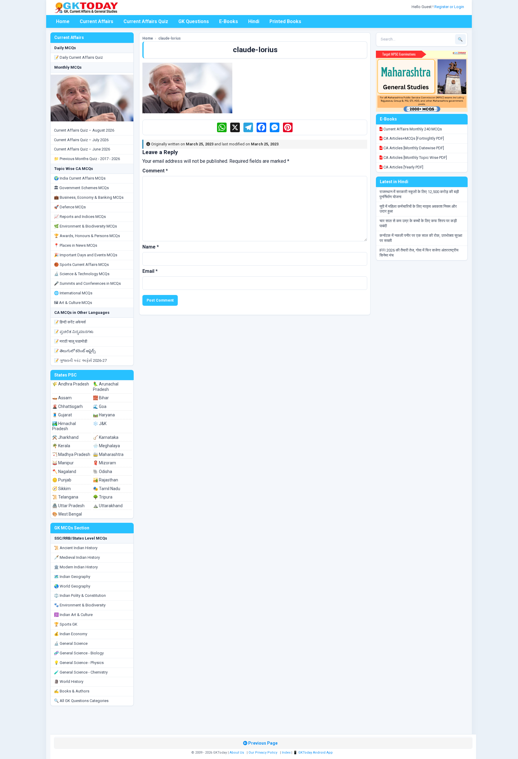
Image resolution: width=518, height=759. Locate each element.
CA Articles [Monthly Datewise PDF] (413, 148)
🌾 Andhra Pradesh (70, 384)
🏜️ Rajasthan (105, 480)
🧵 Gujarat (62, 414)
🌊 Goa (99, 406)
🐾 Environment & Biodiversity (80, 605)
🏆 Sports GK (65, 624)
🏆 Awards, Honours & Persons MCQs (87, 236)
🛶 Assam (62, 397)
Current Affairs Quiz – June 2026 (82, 149)
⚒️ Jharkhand (65, 437)
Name (150, 247)
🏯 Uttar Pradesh (68, 505)
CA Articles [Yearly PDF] (403, 167)
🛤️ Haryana (104, 414)
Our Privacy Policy (263, 753)
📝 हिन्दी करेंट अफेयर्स (70, 322)
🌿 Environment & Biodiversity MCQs (85, 226)
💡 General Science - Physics (79, 662)
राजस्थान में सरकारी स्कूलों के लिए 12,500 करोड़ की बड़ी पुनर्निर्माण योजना (419, 194)
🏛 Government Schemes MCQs (81, 188)
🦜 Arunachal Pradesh (105, 387)
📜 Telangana (65, 497)
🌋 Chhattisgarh (67, 406)
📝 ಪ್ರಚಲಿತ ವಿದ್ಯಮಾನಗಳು (74, 331)
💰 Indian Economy (70, 634)
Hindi (253, 21)
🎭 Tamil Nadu (106, 488)
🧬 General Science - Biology (79, 653)
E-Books (228, 21)
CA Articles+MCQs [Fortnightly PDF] (413, 138)
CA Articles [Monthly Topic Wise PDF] (415, 157)
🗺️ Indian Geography (72, 576)
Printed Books (285, 21)
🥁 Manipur (63, 462)
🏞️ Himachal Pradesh (64, 426)
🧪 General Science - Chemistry (81, 672)
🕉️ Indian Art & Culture (73, 614)
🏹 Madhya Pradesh (71, 454)
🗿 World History (68, 681)
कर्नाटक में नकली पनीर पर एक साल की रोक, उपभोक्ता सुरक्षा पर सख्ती (421, 238)
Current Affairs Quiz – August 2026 (84, 130)
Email (150, 271)
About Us (237, 753)
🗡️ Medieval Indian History (77, 557)
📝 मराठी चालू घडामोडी (70, 341)
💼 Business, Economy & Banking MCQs (89, 197)
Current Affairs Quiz (146, 21)
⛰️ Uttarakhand (108, 505)
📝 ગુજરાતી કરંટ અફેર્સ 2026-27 (80, 360)
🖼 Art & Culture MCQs (73, 302)
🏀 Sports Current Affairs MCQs (81, 264)
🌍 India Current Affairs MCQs (80, 178)
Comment (155, 171)
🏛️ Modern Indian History (76, 567)
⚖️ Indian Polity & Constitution (80, 595)
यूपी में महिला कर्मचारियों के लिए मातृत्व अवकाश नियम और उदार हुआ (418, 209)
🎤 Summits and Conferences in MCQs (87, 283)
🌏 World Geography (72, 586)
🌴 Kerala (61, 445)
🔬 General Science (71, 643)
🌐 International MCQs (73, 293)
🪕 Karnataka (105, 437)
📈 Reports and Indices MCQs (80, 216)
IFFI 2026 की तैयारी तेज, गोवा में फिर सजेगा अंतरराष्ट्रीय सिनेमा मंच (419, 252)
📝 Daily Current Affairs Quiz (78, 57)
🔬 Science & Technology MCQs (81, 274)
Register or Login (449, 6)
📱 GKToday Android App (313, 753)
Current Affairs (96, 21)
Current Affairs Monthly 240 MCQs (412, 129)
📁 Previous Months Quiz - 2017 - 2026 (87, 158)
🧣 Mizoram (104, 462)
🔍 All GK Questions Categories (81, 700)
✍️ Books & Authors (71, 691)
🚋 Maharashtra (108, 454)
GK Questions (193, 21)
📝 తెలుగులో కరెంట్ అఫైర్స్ (75, 351)
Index (286, 753)
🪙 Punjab (61, 480)
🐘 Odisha (102, 471)
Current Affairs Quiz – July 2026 (81, 140)
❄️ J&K (99, 423)
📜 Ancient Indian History (75, 548)
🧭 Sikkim (61, 488)
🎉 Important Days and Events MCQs (85, 255)
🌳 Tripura (102, 497)
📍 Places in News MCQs (75, 245)
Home (63, 21)
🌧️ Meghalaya (106, 445)
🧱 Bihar (101, 397)
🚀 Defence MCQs (70, 207)
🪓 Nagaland (64, 471)
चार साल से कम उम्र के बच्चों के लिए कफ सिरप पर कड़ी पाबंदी (418, 223)
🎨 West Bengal (67, 514)
